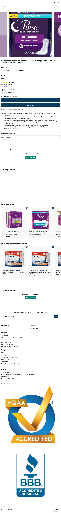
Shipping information (8, 133)
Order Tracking (5, 372)
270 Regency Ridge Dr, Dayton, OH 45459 (12, 338)
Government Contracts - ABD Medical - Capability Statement (17, 374)
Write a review (30, 157)
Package (4, 67)
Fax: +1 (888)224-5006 (7, 344)
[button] (5, 82)
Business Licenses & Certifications (10, 346)
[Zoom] (51, 55)
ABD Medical (4, 335)
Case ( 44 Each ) (20, 70)
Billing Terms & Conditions (8, 383)
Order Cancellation (6, 381)
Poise (12, 205)
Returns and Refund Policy (8, 379)
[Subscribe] (56, 316)
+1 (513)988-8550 (6, 340)
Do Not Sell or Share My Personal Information (13, 364)
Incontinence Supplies (18, 244)
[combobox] (30, 6)
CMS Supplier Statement (8, 355)
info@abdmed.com (6, 342)
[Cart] (55, 2)
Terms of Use (4, 361)
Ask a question (6, 137)
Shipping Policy (5, 376)
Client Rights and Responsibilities (10, 357)
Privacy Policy (5, 359)
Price (3, 75)
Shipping (3, 96)
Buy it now (30, 105)
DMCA (3, 366)
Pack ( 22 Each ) (7, 70)
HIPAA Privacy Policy (6, 353)
